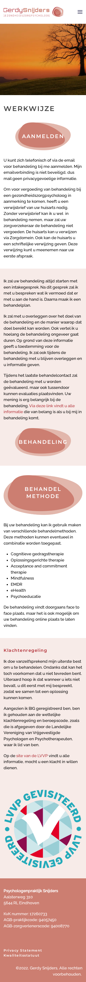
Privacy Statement (23, 950)
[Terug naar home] (33, 12)
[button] (80, 12)
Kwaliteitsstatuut (22, 955)
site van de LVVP (32, 755)
